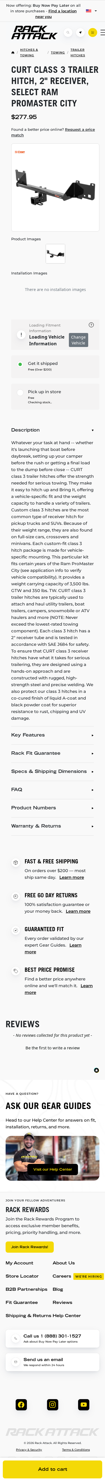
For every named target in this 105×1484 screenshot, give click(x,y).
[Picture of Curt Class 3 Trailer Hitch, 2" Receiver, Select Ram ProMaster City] (55, 187)
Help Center (67, 1316)
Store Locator (22, 1277)
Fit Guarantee (22, 1303)
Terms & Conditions (76, 1450)
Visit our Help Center (52, 1169)
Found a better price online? (53, 132)
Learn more (71, 877)
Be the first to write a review (52, 1047)
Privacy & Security (29, 1450)
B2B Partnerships (26, 1290)
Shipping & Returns (28, 1316)
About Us (64, 1263)
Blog (58, 1290)
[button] (52, 1047)
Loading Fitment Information (44, 328)
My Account (19, 1263)
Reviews (62, 1303)
